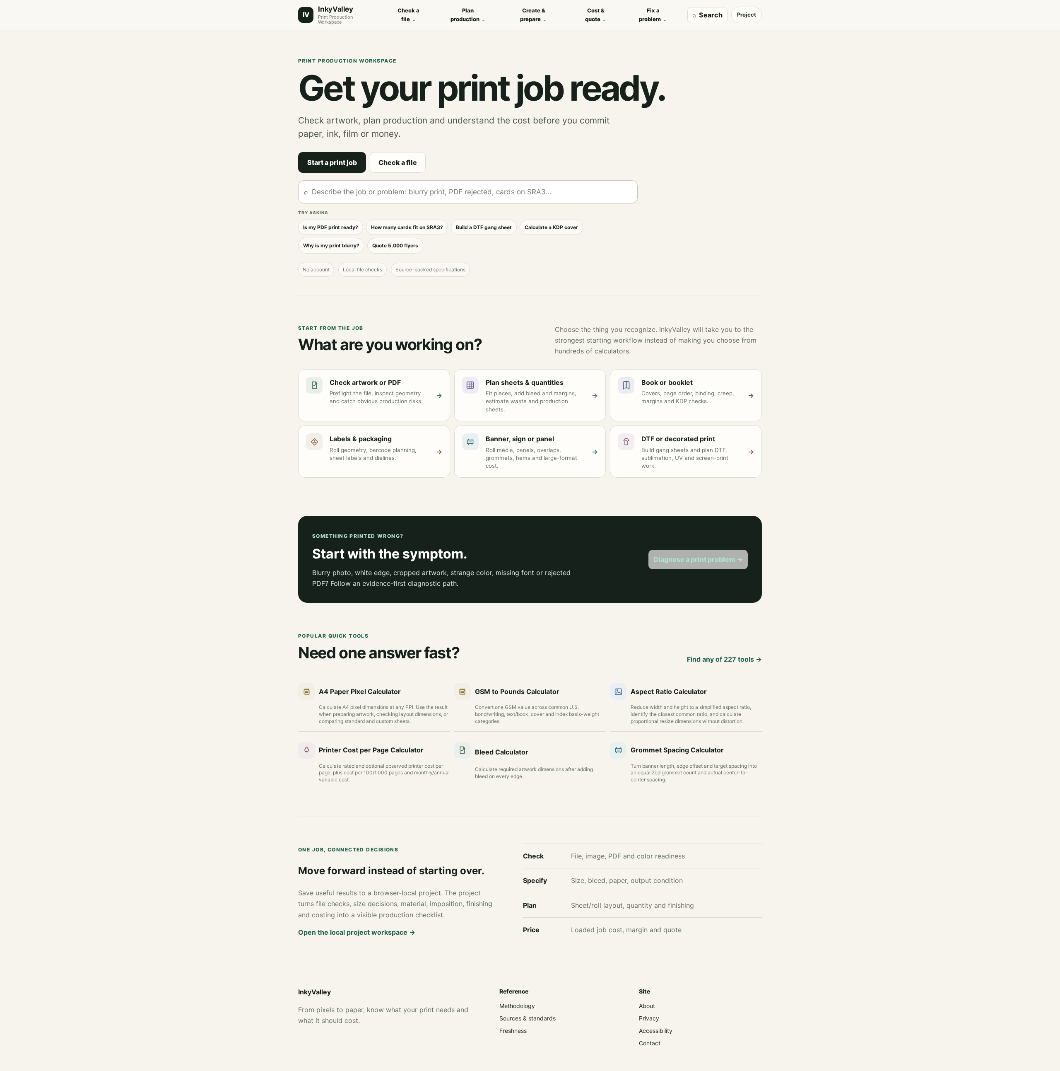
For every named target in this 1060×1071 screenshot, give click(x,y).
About (647, 1005)
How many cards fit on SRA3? (407, 227)
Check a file (408, 14)
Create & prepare (533, 14)
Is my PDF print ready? (330, 227)
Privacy (649, 1018)
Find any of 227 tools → (724, 659)
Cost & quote (596, 14)
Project (746, 14)
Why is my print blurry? (331, 245)
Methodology (517, 1005)
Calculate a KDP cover (551, 227)
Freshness (513, 1030)
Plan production (468, 14)
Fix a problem (653, 14)
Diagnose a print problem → (698, 559)
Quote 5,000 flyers (395, 245)
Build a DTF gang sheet (484, 227)
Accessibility (655, 1030)
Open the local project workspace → (356, 932)
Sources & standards (527, 1018)
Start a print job (332, 162)
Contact (649, 1043)
